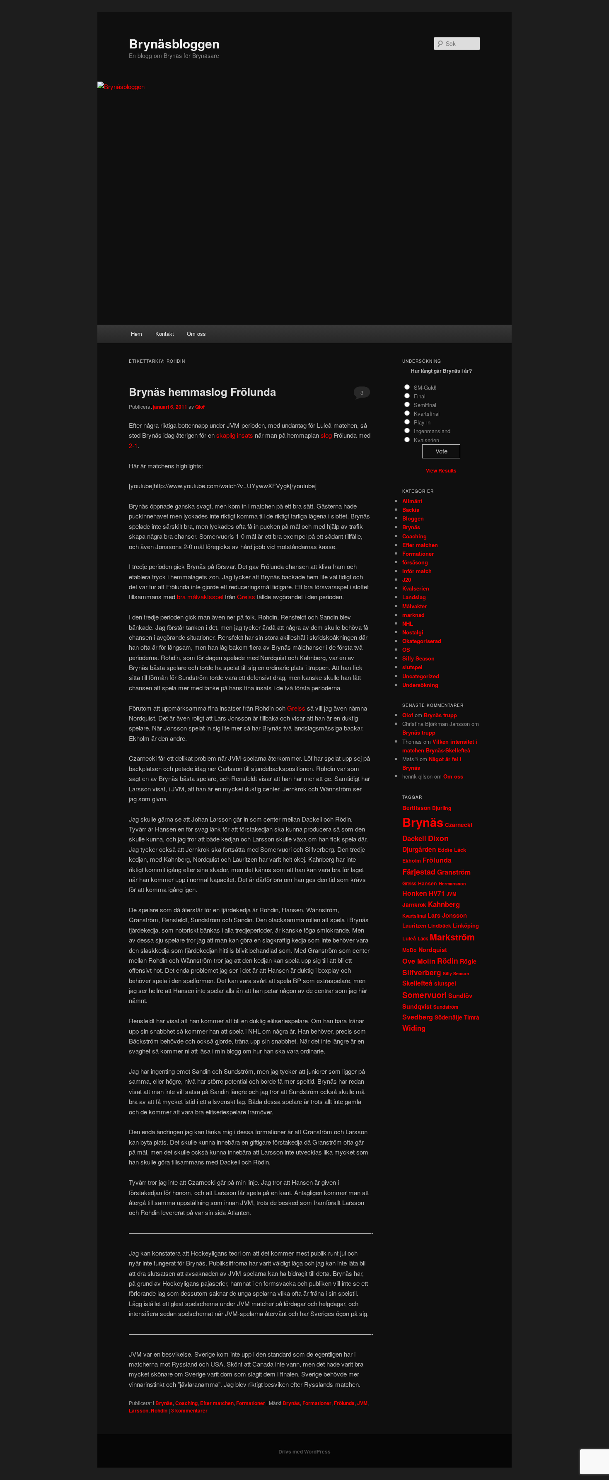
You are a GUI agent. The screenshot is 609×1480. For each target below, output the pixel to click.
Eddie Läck (451, 849)
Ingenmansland (432, 431)
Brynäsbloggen (174, 43)
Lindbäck (439, 925)
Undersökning (420, 685)
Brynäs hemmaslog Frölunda (202, 391)
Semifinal (425, 405)
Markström (452, 936)
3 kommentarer (362, 394)
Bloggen (413, 518)
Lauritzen (414, 925)
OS (406, 649)
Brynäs (164, 1403)
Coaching (186, 1403)
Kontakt (164, 333)
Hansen (427, 883)
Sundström (445, 1006)
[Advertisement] (304, 263)
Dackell (414, 838)
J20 (406, 579)
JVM (362, 1403)
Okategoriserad (421, 641)
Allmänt (412, 501)
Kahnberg (444, 904)
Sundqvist (417, 1006)
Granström (454, 872)
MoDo (409, 950)
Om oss (196, 333)
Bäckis (410, 509)
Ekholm (411, 860)
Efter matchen (217, 1403)
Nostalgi (412, 632)
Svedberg (417, 1017)
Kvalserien (426, 440)
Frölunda (344, 1403)
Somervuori (424, 994)
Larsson (138, 1410)
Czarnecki (458, 825)
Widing (413, 1028)
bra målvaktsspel (200, 596)
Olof (407, 715)
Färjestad (418, 871)
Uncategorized (420, 676)
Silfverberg (421, 972)
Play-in (422, 422)
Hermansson (452, 883)
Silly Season (418, 658)
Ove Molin (418, 961)
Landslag (414, 597)
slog (326, 435)
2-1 (133, 445)
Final (419, 396)
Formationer (250, 1403)
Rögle (468, 961)
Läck (423, 938)
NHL (407, 623)
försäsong (415, 562)
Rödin (447, 960)
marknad (413, 615)
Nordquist (432, 949)
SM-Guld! (425, 387)
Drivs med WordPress (304, 1451)
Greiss (246, 596)
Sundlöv (460, 995)
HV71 (437, 893)
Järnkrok (414, 905)
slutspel (412, 667)
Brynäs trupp (440, 715)
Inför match (417, 571)
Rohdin (159, 1410)
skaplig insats (234, 435)
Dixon (438, 838)
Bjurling (442, 808)
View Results (441, 470)
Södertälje (448, 1017)
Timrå (471, 1017)
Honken (414, 893)
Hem (136, 333)
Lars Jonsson (447, 915)
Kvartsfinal (427, 413)
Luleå (409, 938)
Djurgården (419, 849)
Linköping (466, 925)
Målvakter (414, 606)
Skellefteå (417, 983)
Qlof (200, 406)
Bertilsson (416, 808)
